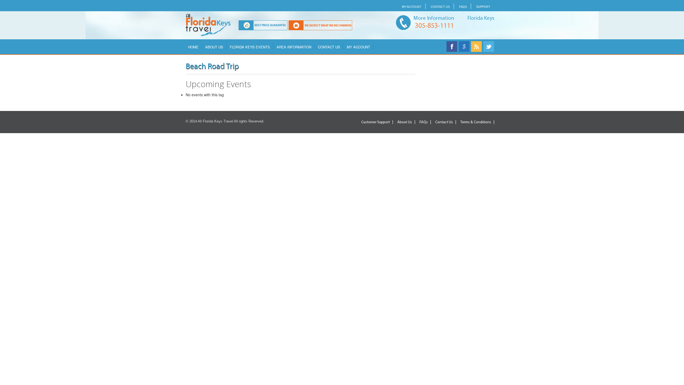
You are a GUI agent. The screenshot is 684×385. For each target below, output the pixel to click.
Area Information (294, 46)
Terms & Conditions (475, 122)
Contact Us (329, 46)
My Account (411, 6)
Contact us (440, 6)
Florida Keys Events (250, 46)
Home (193, 46)
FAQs (463, 6)
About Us (214, 46)
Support (483, 6)
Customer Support (375, 122)
